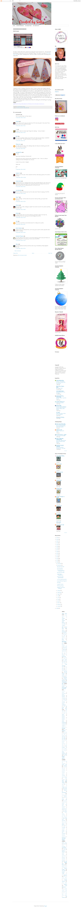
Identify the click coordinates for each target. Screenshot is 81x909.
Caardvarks (65, 657)
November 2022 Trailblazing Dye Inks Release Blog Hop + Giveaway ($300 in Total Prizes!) (61, 408)
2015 (57, 553)
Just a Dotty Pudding (60, 456)
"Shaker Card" (63, 619)
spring (64, 849)
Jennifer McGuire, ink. (60, 401)
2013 (57, 557)
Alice (17, 221)
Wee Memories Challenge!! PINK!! (61, 570)
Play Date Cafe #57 (60, 566)
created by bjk (58, 480)
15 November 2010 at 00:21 (20, 186)
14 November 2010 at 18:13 (20, 148)
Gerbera (63, 735)
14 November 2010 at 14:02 (20, 125)
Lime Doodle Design (60, 391)
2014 (57, 555)
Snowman (65, 848)
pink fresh (63, 815)
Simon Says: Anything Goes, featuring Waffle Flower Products (61, 441)
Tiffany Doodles (64, 869)
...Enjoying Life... (59, 505)
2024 (57, 537)
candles (64, 658)
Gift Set (63, 740)
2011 (57, 560)
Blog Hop (64, 649)
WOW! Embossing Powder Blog (59, 396)
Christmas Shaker (64, 686)
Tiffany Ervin (18, 144)
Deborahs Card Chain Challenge (61, 588)
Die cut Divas (64, 707)
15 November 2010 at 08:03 (21, 209)
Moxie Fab (64, 799)
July (58, 595)
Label (63, 774)
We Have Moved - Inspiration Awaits (61, 398)
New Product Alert (59, 388)
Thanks (63, 865)
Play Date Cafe (26, 107)
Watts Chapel (64, 882)
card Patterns (64, 663)
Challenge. (65, 677)
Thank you (64, 863)
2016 (57, 551)
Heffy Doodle (58, 522)
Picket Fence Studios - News (60, 387)
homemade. (63, 763)
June (58, 597)
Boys (63, 654)
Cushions (63, 702)
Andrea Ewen (18, 181)
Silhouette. (63, 834)
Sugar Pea (64, 856)
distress (63, 715)
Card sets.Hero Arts (64, 665)
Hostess (65, 766)
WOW (66, 891)
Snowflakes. (64, 847)
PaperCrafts (64, 806)
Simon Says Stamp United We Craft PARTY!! (60, 414)
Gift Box (63, 739)
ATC (64, 635)
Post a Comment (18, 251)
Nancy (17, 244)
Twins (63, 874)
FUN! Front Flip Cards (60, 402)
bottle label (64, 651)
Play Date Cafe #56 (60, 572)
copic (66, 698)
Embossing (64, 723)
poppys (63, 824)
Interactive (63, 769)
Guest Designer (64, 746)
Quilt (63, 825)
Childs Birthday (64, 680)
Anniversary (64, 632)
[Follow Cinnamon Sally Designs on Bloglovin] (60, 95)
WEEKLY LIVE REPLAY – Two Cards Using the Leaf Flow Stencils (60, 382)
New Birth (65, 800)
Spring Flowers (63, 851)
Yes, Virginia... (58, 514)
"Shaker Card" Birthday (63, 622)
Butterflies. (64, 656)
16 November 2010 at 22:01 (20, 232)
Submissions (64, 855)
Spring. (63, 853)
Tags (66, 861)
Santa (64, 826)
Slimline (64, 844)
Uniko (66, 874)
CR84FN (64, 699)
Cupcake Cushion (60, 584)
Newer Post (15, 253)
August (58, 594)
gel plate (63, 734)
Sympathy (63, 860)
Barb (17, 136)
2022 (57, 541)
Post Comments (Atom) (22, 255)
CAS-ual (65, 671)
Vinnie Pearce (64, 877)
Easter (63, 721)
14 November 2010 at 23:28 (21, 177)
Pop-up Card (64, 822)
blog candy (65, 648)
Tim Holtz (63, 870)
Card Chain (64, 659)
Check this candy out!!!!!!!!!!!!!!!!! (60, 577)
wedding (65, 884)
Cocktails (63, 696)
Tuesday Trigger (63, 872)
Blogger (45, 906)
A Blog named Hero (64, 627)
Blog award (65, 647)
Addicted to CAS (59, 430)
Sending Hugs (59, 488)
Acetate (63, 630)
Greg (62, 744)
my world (58, 412)
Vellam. (65, 876)
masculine (65, 789)
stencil (63, 854)
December (59, 563)
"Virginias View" (63, 626)
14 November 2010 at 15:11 (20, 140)
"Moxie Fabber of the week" (64, 616)
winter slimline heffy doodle (64, 890)
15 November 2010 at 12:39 (20, 217)
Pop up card (64, 821)
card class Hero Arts (64, 661)
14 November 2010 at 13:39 (20, 117)
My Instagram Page (28, 25)
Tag (62, 861)
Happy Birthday (63, 752)
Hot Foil (65, 767)
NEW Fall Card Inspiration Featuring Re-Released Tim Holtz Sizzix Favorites (61, 426)
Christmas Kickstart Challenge (60, 446)
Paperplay (63, 807)
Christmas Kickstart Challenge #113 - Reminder (60, 448)
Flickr (65, 729)
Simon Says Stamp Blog (60, 424)
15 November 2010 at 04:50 (21, 193)
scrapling (63, 828)
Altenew (63, 631)
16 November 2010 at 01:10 (20, 224)
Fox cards (65, 732)
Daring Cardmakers (64, 704)
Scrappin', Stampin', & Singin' (60, 497)
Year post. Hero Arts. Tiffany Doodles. (64, 894)
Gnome (63, 742)
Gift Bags (63, 737)
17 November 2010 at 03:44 (21, 248)
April (58, 601)
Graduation (63, 743)
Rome (66, 825)
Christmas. (64, 693)
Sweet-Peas (63, 859)
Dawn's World (59, 464)
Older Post (50, 253)
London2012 (63, 783)
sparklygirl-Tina (19, 152)
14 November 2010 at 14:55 (20, 132)
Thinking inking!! (60, 586)
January (59, 606)
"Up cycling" (64, 624)
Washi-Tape (65, 878)
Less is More (64, 777)
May (58, 599)
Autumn (63, 637)
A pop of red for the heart (60, 435)
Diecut (64, 713)
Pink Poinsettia (60, 568)
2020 (57, 544)
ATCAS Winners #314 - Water (60, 431)
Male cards (65, 788)
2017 (57, 550)
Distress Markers (63, 717)
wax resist (65, 883)
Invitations (63, 770)
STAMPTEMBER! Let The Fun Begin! (60, 393)
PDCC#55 (58, 582)
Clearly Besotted (63, 695)
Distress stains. (63, 720)
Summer (63, 857)
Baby (63, 639)
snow (63, 845)
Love (62, 784)
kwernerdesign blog (60, 380)
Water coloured (64, 880)
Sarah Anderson (19, 228)
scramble (63, 827)
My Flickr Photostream (20, 25)
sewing (63, 829)
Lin (16, 129)
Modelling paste (64, 795)
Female (63, 728)
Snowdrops (63, 846)
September (59, 592)
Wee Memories (64, 886)
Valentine (65, 875)
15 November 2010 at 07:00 (20, 201)
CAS (62, 669)
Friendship (64, 733)
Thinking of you (64, 867)
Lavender (63, 775)
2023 (57, 539)
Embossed (64, 722)
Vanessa (17, 205)
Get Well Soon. (64, 736)
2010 (57, 562)
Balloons (63, 640)
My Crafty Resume (36, 25)
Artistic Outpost (64, 634)
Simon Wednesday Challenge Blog (59, 439)
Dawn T (17, 197)
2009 (57, 608)
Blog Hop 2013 (64, 650)
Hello (64, 755)
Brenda (17, 213)
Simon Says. (64, 842)
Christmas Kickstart (64, 688)
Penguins (65, 810)
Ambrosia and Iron (59, 472)
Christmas (18, 107)
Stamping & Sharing (60, 417)
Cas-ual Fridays (64, 673)
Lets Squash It (64, 779)
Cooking (63, 698)
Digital (63, 714)
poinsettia (63, 820)
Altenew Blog (58, 405)
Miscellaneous (64, 793)
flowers (63, 731)
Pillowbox (63, 814)
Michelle (17, 121)
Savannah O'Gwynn (19, 236)
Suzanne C (18, 173)
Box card (63, 652)
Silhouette (63, 833)
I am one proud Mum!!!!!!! (62, 579)
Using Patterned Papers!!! (62, 581)
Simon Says (64, 839)
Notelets (63, 803)
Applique (64, 633)
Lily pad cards (64, 781)
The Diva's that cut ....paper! (61, 434)
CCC (66, 676)
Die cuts (64, 708)
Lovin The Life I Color (60, 525)
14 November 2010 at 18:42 (20, 169)
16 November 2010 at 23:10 (20, 240)
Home (14, 25)
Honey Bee (64, 764)
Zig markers (64, 897)
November (59, 565)
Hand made (64, 750)
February (59, 604)
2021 (57, 543)
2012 (57, 558)
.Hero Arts (64, 613)
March (58, 602)
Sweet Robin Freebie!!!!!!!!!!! (60, 575)
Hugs (62, 768)
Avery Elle (63, 638)
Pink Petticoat (64, 817)
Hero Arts (21, 107)
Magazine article (64, 786)
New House (64, 802)
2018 (57, 548)
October (58, 590)
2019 (57, 546)
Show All (65, 450)
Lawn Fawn (64, 776)
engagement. (64, 724)
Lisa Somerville (18, 190)
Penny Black (65, 811)
